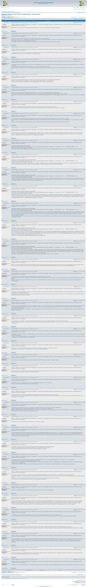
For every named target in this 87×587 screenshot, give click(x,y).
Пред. (76, 572)
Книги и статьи (18, 12)
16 (80, 572)
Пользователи (83, 7)
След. (84, 572)
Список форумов (4, 12)
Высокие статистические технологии (43, 2)
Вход (3, 7)
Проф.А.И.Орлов (6, 22)
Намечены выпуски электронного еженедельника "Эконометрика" (20, 14)
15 (79, 572)
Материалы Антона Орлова (12, 12)
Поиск (79, 7)
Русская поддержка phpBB (43, 586)
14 (78, 572)
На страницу (73, 572)
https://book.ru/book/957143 (16, 147)
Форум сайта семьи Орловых (43, 3)
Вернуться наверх (4, 45)
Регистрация (7, 7)
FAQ (75, 7)
